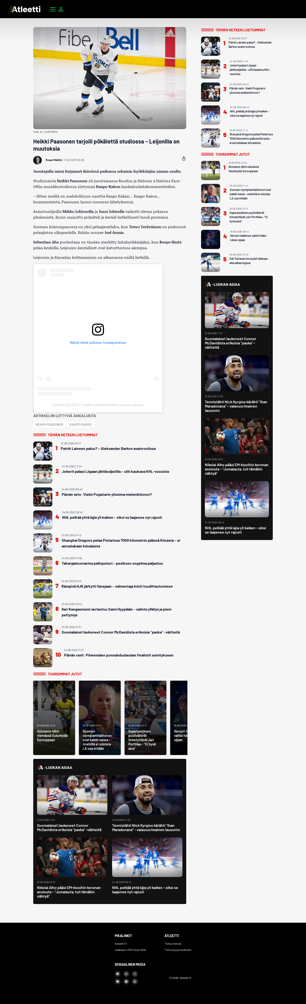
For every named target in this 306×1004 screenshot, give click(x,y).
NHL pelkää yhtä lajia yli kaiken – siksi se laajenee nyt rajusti (112, 517)
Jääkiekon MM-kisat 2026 (130, 949)
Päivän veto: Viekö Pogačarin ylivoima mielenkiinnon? (107, 494)
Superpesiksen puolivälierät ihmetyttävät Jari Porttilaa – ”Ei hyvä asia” (249, 217)
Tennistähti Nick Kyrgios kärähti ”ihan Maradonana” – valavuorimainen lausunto (146, 827)
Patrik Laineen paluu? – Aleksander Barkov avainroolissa (108, 448)
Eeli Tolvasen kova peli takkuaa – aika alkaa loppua (249, 261)
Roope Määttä (54, 159)
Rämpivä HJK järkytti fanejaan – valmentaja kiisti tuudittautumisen (117, 586)
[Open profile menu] (61, 9)
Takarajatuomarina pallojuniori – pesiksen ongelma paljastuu (112, 563)
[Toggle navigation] (53, 9)
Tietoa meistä (172, 943)
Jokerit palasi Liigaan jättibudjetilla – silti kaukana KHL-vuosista (115, 471)
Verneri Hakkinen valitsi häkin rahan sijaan (248, 238)
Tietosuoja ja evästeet (177, 949)
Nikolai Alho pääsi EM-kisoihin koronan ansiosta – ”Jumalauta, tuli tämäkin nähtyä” (69, 891)
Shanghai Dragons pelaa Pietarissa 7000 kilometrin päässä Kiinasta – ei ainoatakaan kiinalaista (121, 543)
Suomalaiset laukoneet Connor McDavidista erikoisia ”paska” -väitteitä (69, 827)
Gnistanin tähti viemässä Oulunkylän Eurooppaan (244, 169)
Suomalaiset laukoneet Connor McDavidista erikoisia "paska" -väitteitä (121, 632)
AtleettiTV (121, 943)
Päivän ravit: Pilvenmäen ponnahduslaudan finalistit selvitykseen (119, 655)
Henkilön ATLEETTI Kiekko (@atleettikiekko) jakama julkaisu (98, 405)
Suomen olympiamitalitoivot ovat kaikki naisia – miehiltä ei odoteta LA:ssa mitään (250, 194)
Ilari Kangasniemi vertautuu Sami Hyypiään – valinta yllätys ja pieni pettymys (116, 612)
